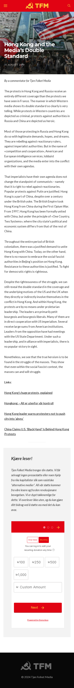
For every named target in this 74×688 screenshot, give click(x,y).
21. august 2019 (14, 64)
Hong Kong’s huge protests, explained (28, 393)
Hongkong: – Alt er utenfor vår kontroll (29, 403)
